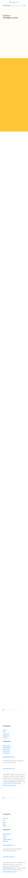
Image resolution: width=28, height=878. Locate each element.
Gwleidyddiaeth (7, 747)
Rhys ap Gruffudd (9, 677)
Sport (4, 824)
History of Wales (7, 839)
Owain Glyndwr (13, 611)
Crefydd (5, 737)
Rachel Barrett (13, 643)
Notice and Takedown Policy (10, 871)
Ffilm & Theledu (7, 745)
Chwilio (17, 26)
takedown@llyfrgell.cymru (10, 781)
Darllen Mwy (10, 319)
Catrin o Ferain (12, 336)
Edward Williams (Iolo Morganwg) (12, 373)
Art (3, 820)
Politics (4, 835)
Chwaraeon (6, 736)
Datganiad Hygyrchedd (9, 768)
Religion (5, 826)
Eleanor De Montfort (10, 406)
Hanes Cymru (6, 751)
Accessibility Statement (9, 856)
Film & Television (7, 834)
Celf (4, 732)
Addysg (5, 730)
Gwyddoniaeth (6, 749)
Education (5, 818)
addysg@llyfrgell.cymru (9, 757)
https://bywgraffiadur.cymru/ (10, 460)
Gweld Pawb (13, 31)
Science (5, 837)
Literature (5, 841)
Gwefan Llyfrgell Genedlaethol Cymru (14, 486)
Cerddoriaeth (6, 734)
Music (4, 822)
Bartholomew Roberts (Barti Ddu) (14, 302)
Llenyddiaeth (6, 753)
